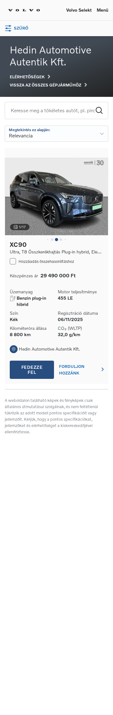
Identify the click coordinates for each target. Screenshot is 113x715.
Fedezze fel (32, 369)
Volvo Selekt (79, 10)
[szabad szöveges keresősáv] (52, 110)
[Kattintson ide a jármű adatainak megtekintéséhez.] (56, 196)
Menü (102, 10)
